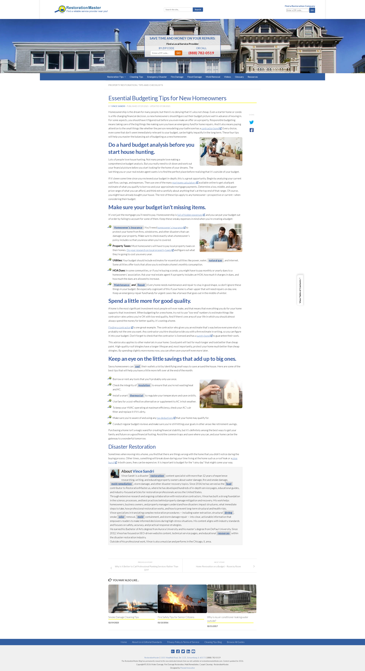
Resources (253, 76)
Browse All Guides (236, 642)
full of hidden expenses (189, 214)
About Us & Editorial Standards (147, 642)
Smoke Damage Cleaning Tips (123, 617)
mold (140, 516)
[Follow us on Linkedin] (188, 651)
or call (201, 48)
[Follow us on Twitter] (183, 651)
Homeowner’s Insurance (128, 227)
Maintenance (121, 284)
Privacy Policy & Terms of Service (183, 642)
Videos (227, 76)
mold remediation (121, 483)
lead (228, 483)
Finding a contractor (119, 327)
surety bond (203, 335)
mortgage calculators (184, 182)
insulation (144, 385)
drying (228, 512)
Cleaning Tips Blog (213, 642)
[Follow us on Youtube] (193, 651)
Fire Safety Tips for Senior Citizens (176, 617)
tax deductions (165, 417)
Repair (141, 284)
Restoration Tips (115, 76)
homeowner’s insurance (170, 227)
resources (224, 533)
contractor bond (210, 128)
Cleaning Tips (136, 76)
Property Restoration (122, 85)
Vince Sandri (118, 106)
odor (121, 516)
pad (137, 366)
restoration (157, 475)
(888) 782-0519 (201, 53)
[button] (300, 290)
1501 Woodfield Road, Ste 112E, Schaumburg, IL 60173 (183, 657)
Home (124, 642)
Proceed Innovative (187, 668)
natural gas (215, 260)
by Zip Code (166, 48)
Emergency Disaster (157, 76)
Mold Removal (213, 76)
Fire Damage (177, 76)
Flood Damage (194, 76)
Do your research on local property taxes (149, 250)
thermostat (136, 395)
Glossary (239, 76)
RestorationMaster (151, 657)
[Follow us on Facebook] (178, 651)
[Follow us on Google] (173, 651)
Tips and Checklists (151, 85)
